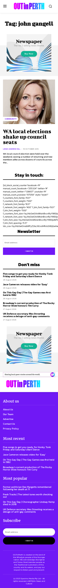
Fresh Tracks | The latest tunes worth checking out (27, 496)
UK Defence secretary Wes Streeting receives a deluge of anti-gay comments (26, 315)
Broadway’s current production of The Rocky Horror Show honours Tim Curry (29, 304)
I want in (29, 251)
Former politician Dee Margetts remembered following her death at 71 (27, 488)
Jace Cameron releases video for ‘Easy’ (25, 284)
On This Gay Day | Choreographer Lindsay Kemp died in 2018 (29, 503)
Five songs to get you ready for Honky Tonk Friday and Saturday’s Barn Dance (28, 275)
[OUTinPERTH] (29, 6)
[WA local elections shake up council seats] (29, 102)
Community (11, 119)
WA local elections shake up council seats (27, 136)
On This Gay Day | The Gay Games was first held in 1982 (27, 294)
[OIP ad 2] (29, 374)
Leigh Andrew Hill (12, 148)
